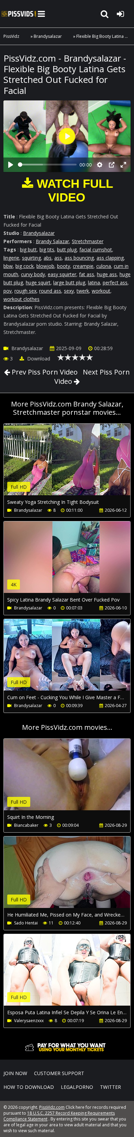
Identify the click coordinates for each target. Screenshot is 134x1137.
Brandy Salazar (52, 241)
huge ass (107, 274)
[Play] (10, 164)
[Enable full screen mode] (123, 164)
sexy (69, 291)
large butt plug (69, 282)
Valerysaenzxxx (29, 1021)
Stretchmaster (87, 241)
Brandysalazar (48, 36)
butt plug (67, 249)
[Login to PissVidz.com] (120, 13)
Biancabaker (26, 825)
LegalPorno (77, 1087)
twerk (83, 291)
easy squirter (62, 274)
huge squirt (38, 282)
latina (94, 282)
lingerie (11, 258)
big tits (47, 249)
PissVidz (11, 36)
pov (7, 291)
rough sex (25, 291)
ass (58, 258)
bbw (8, 266)
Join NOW (15, 1073)
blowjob (45, 266)
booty (63, 266)
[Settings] (99, 164)
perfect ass (115, 282)
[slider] (47, 164)
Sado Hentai (26, 923)
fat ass (86, 274)
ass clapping (110, 258)
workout (101, 291)
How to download (28, 1087)
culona (103, 266)
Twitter (110, 1087)
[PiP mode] (111, 164)
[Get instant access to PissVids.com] (67, 1053)
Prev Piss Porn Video (44, 372)
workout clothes (21, 299)
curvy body (33, 274)
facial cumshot (95, 249)
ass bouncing (79, 258)
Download (38, 358)
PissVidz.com (19, 14)
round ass (50, 291)
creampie (83, 266)
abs (48, 258)
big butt (28, 249)
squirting (31, 258)
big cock (24, 266)
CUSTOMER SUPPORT (59, 1073)
